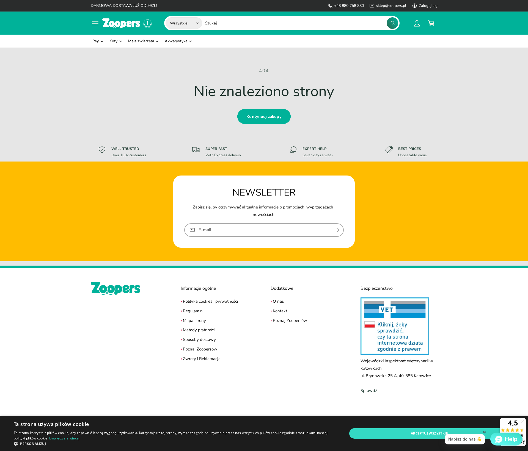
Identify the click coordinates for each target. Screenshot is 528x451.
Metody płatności (199, 330)
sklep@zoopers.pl (391, 5)
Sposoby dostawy (199, 339)
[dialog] (264, 433)
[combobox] (302, 23)
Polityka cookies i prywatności (210, 301)
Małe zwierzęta (141, 41)
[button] (95, 23)
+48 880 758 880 (349, 5)
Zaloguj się (428, 5)
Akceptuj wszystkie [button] (429, 433)
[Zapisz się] (337, 229)
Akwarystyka (176, 41)
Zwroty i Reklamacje (202, 358)
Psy (95, 41)
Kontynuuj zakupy (263, 116)
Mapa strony (194, 320)
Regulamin (193, 311)
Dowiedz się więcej (64, 438)
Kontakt (280, 311)
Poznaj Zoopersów (200, 349)
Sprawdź (369, 390)
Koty (113, 41)
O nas (278, 301)
